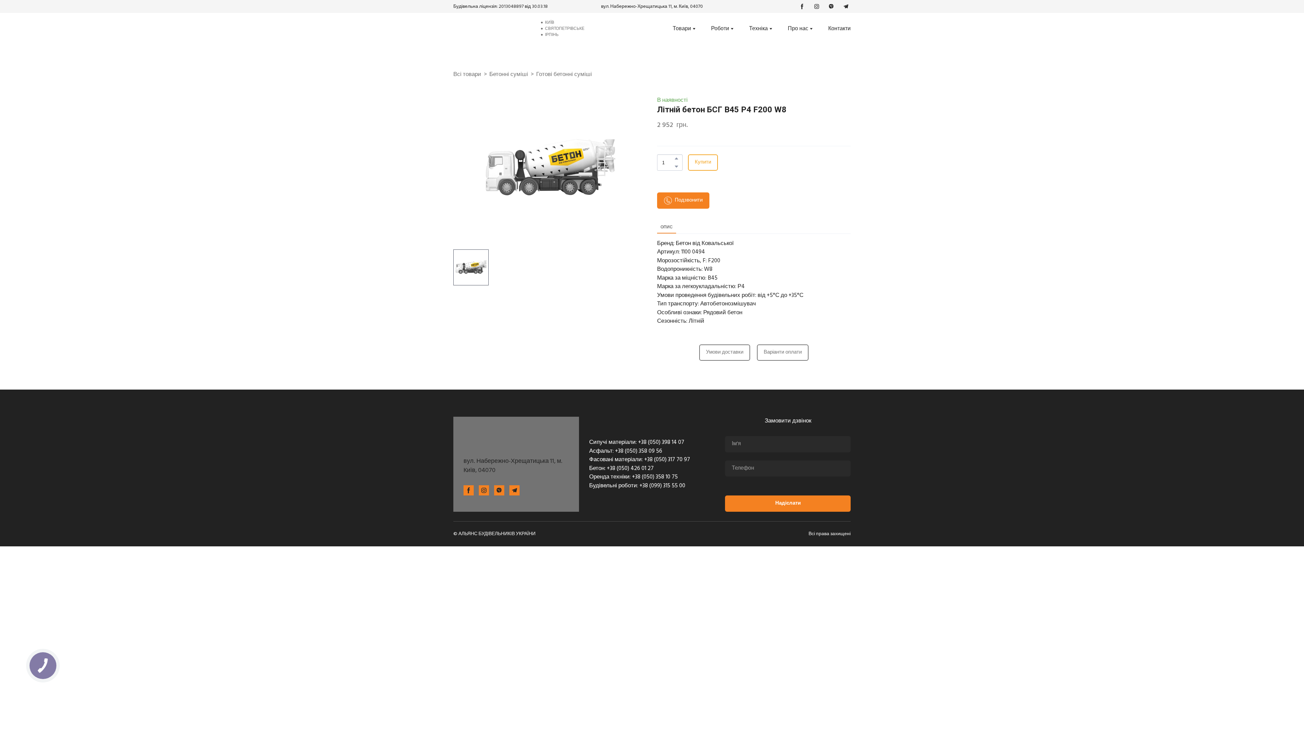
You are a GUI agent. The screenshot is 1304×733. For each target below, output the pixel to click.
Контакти (839, 28)
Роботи (720, 28)
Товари (682, 28)
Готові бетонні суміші (564, 74)
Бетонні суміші (508, 74)
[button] (802, 6)
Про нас (798, 28)
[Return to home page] (491, 28)
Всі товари (467, 74)
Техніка (758, 28)
